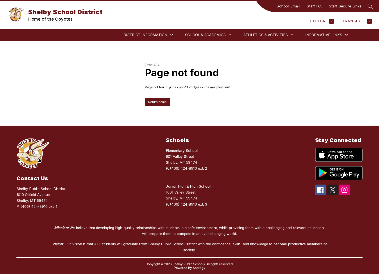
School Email (288, 6)
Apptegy (199, 268)
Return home (157, 102)
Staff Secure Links (345, 6)
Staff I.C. (314, 6)
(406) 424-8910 (34, 206)
